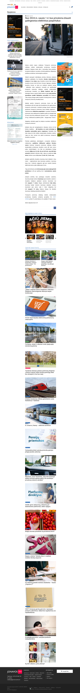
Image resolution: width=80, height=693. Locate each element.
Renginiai (48, 687)
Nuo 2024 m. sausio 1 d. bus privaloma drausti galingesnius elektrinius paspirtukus (48, 19)
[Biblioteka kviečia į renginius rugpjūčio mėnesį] (13, 132)
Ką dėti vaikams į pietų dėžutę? (35, 664)
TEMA (30, 676)
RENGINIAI (26, 678)
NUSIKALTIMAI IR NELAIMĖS (29, 674)
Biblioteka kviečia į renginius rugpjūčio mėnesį (14, 141)
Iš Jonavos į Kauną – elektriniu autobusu (38, 425)
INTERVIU (34, 676)
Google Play (65, 671)
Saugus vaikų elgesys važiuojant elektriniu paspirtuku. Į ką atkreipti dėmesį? (47, 263)
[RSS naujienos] (72, 12)
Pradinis (30, 687)
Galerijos (40, 2)
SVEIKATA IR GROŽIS (38, 674)
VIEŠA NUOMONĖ (39, 678)
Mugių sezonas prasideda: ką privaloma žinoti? (40, 531)
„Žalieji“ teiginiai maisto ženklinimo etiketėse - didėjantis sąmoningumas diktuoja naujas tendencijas (39, 291)
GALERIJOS (26, 680)
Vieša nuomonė (42, 687)
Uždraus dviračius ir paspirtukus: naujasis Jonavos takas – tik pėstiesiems (30, 263)
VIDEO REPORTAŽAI (32, 678)
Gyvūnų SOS (58, 687)
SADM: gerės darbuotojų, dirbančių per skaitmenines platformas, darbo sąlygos (37, 505)
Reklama (48, 676)
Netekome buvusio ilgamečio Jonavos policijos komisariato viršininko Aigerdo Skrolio (14, 73)
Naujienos (35, 687)
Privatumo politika (50, 674)
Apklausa (53, 687)
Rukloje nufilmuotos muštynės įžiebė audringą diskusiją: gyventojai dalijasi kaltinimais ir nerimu (15, 55)
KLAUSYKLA (26, 676)
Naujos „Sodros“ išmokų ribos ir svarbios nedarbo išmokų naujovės (38, 557)
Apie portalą (49, 672)
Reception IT (14, 689)
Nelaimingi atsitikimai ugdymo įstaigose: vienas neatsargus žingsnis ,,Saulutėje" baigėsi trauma (14, 91)
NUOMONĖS (39, 676)
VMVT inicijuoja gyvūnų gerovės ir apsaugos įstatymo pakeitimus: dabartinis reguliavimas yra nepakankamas (40, 610)
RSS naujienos (49, 678)
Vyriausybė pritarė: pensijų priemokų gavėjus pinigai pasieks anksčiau (39, 451)
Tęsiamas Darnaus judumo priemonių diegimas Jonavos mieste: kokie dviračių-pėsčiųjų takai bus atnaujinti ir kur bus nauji (40, 372)
